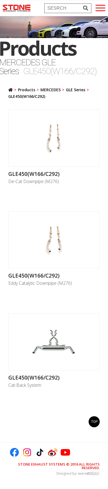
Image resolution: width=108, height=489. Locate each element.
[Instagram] (27, 452)
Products (26, 89)
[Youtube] (65, 452)
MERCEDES (50, 89)
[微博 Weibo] (52, 452)
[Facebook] (14, 452)
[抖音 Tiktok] (39, 452)
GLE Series (75, 89)
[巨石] (16, 8)
